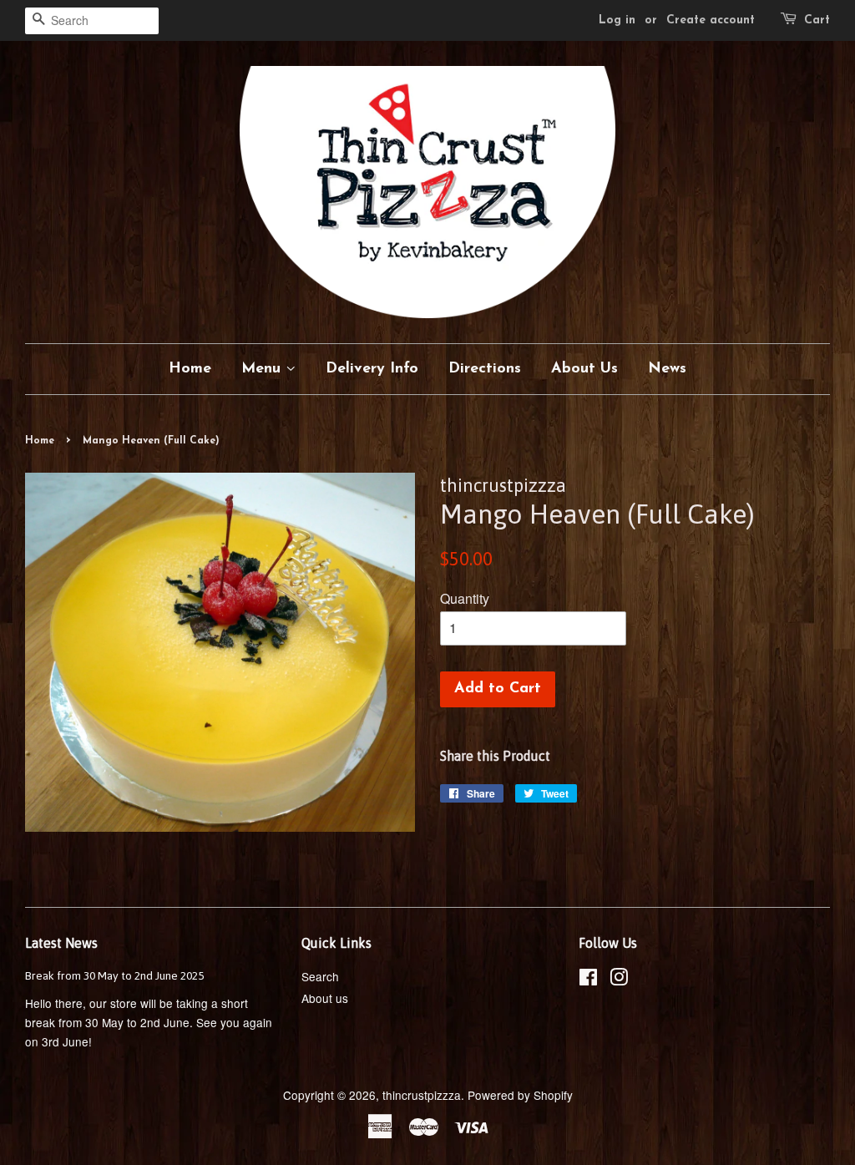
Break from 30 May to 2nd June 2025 (114, 975)
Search (320, 976)
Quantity (464, 598)
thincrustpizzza (421, 1094)
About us (324, 998)
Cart (817, 20)
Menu (263, 369)
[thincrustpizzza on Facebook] (588, 979)
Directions (484, 369)
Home (190, 369)
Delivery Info (372, 369)
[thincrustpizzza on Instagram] (619, 979)
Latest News (61, 942)
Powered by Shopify (520, 1094)
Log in (617, 20)
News (667, 369)
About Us (584, 369)
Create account (710, 20)
